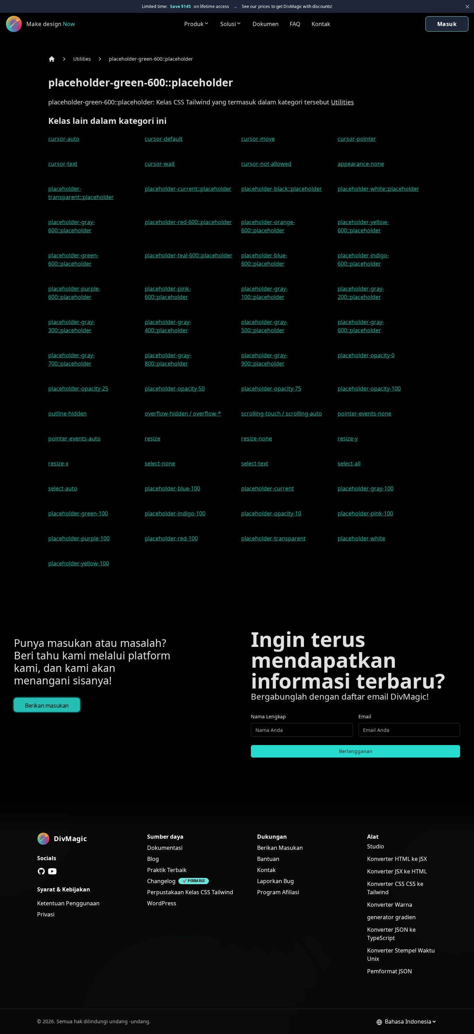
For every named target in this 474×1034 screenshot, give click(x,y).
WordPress (161, 903)
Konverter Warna (389, 904)
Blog (153, 859)
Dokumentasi (165, 848)
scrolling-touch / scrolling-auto (281, 413)
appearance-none (361, 164)
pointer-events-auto (74, 438)
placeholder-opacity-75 (271, 388)
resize (152, 438)
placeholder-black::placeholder (281, 189)
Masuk (447, 24)
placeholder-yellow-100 (78, 563)
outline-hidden (67, 413)
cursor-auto (63, 139)
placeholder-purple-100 (79, 538)
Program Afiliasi (278, 892)
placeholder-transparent (273, 538)
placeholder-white (361, 538)
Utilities (82, 58)
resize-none (256, 438)
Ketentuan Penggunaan (68, 903)
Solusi (228, 24)
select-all (349, 463)
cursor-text (62, 164)
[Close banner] (467, 6)
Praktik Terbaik (167, 870)
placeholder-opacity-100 (369, 388)
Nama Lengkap (268, 716)
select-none (160, 463)
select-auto (62, 488)
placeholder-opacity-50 (175, 388)
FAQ (295, 24)
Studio (375, 846)
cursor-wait (160, 164)
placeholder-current (267, 488)
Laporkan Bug (275, 881)
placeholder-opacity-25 (78, 388)
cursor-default (164, 139)
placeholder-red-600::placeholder (188, 222)
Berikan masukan (47, 705)
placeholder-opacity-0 (366, 355)
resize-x (58, 463)
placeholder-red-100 (171, 538)
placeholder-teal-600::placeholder (188, 255)
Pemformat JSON (389, 971)
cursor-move (258, 139)
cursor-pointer (357, 139)
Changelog (161, 881)
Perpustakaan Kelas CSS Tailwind (190, 892)
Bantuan (268, 859)
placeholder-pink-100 (365, 513)
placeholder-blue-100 (172, 488)
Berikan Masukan (280, 848)
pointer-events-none (364, 413)
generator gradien (391, 917)
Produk (194, 24)
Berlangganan (355, 751)
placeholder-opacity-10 (271, 513)
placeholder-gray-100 (365, 488)
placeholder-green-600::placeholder (151, 58)
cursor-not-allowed (266, 164)
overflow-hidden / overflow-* (183, 413)
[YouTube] (52, 871)
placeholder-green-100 (78, 513)
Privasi (45, 914)
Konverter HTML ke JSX (397, 859)
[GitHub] (41, 871)
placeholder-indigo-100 (175, 513)
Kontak (321, 24)
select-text (254, 463)
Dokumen (266, 24)
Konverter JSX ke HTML (397, 871)
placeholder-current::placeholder (188, 189)
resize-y (348, 438)
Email (364, 716)
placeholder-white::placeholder (378, 189)
